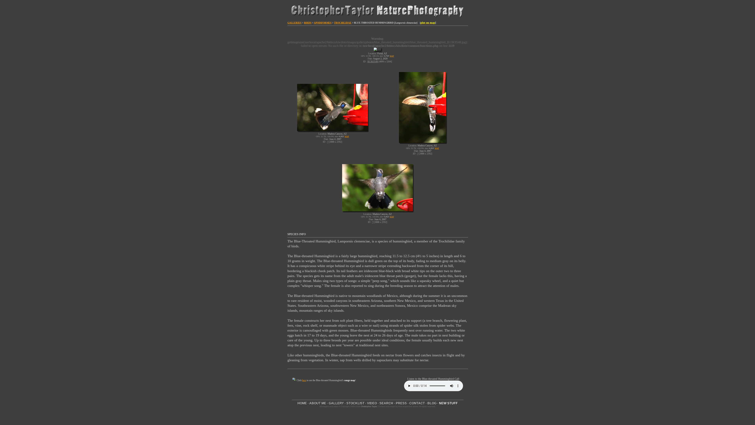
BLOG (431, 403)
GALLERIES (294, 22)
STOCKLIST (355, 403)
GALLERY (336, 403)
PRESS (401, 403)
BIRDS (307, 22)
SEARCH (386, 403)
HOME (302, 403)
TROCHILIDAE (342, 22)
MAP (392, 56)
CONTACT (417, 403)
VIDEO (372, 403)
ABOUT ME (317, 403)
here (304, 380)
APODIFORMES (322, 22)
